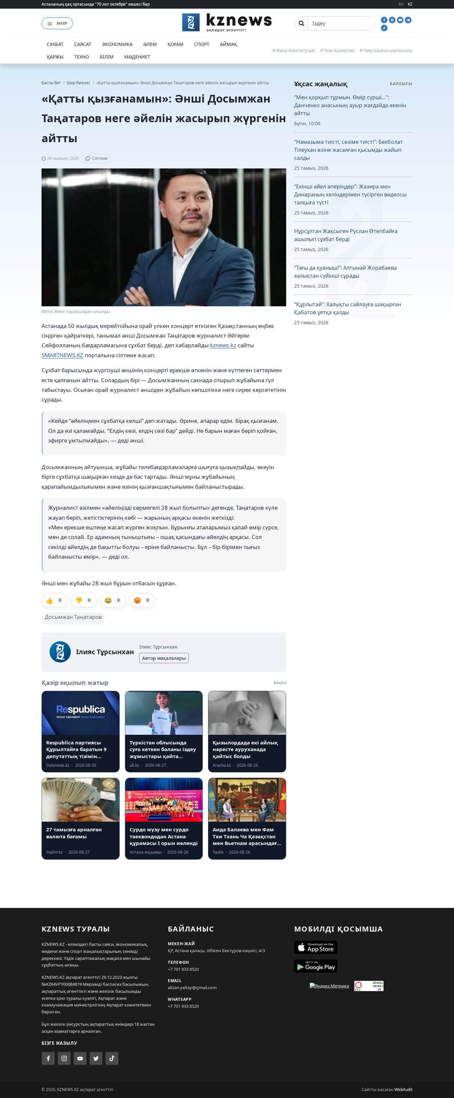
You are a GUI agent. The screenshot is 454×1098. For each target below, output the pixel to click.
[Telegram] (408, 19)
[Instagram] (393, 19)
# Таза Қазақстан (337, 50)
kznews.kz (223, 345)
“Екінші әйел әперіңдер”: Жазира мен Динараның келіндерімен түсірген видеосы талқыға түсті (350, 194)
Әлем (150, 44)
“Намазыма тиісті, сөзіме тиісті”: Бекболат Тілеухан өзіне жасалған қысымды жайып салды (348, 149)
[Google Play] (353, 966)
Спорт (201, 44)
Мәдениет (137, 57)
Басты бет (51, 83)
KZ (410, 4)
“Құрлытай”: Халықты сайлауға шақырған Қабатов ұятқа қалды (347, 308)
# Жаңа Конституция (294, 50)
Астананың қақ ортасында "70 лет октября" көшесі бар (96, 4)
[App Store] (353, 947)
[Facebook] (385, 19)
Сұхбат (55, 44)
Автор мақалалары (164, 658)
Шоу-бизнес (79, 83)
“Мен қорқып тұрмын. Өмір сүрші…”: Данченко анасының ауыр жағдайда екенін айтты (350, 105)
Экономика (117, 44)
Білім (107, 57)
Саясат (82, 44)
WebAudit (403, 1089)
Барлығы (401, 84)
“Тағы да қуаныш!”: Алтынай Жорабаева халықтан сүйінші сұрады (345, 271)
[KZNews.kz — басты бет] (227, 22)
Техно (81, 57)
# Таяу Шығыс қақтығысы (386, 50)
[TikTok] (384, 27)
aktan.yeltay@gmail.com (192, 987)
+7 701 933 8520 (183, 969)
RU (401, 4)
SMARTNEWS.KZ (62, 355)
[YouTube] (401, 19)
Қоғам (175, 44)
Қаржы (55, 57)
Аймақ (228, 44)
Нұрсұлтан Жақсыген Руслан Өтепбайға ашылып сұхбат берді (345, 235)
